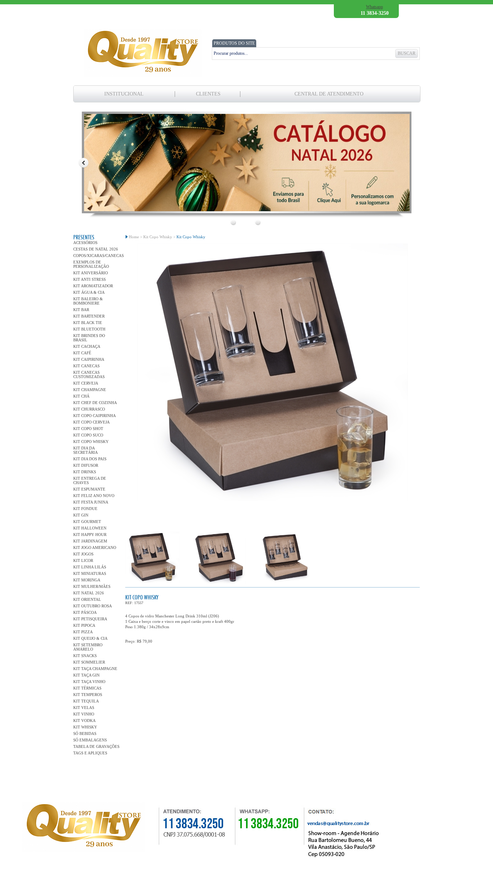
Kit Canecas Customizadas (89, 374)
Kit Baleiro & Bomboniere (88, 301)
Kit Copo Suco (88, 435)
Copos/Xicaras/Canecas (96, 255)
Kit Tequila (86, 701)
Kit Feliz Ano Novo (93, 495)
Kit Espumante (89, 489)
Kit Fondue (85, 508)
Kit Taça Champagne (95, 668)
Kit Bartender (89, 316)
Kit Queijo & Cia (90, 638)
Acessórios (85, 242)
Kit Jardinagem (90, 541)
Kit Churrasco (89, 409)
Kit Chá (81, 396)
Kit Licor (83, 560)
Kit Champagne (89, 389)
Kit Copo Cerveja (91, 422)
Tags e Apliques (90, 753)
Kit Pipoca (84, 625)
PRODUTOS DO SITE (234, 43)
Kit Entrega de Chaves (89, 480)
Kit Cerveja (85, 383)
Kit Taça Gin (86, 675)
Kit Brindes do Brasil (89, 337)
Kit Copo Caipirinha (94, 415)
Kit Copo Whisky (91, 441)
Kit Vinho (83, 714)
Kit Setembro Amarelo (87, 647)
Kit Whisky (85, 727)
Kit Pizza (83, 632)
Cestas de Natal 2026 (95, 249)
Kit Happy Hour (89, 534)
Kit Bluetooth (89, 329)
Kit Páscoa (85, 612)
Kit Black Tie (87, 322)
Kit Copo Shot (88, 428)
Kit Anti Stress (89, 279)
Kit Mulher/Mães (91, 586)
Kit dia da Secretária (85, 450)
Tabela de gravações (96, 746)
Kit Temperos (87, 694)
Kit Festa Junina (90, 502)
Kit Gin (80, 515)
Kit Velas (83, 707)
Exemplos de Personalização (91, 264)
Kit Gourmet (87, 521)
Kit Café (82, 353)
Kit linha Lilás (89, 567)
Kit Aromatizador (93, 286)
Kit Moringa (86, 580)
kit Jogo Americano (94, 547)
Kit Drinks (84, 472)
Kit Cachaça (86, 346)
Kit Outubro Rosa (92, 606)
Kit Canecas (86, 366)
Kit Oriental (87, 599)
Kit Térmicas (87, 688)
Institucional (124, 94)
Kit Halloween (89, 528)
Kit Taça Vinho (89, 681)
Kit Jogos (83, 554)
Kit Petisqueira (90, 619)
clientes (208, 94)
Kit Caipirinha (88, 359)
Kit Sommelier (89, 662)
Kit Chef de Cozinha (95, 402)
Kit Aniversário (90, 273)
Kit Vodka (84, 720)
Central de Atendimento (329, 94)
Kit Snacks (85, 655)
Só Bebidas (84, 733)
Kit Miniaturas (89, 573)
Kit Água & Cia (89, 292)
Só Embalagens (90, 740)
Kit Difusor (85, 465)
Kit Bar (81, 309)
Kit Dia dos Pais (89, 459)
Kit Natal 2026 (88, 593)
